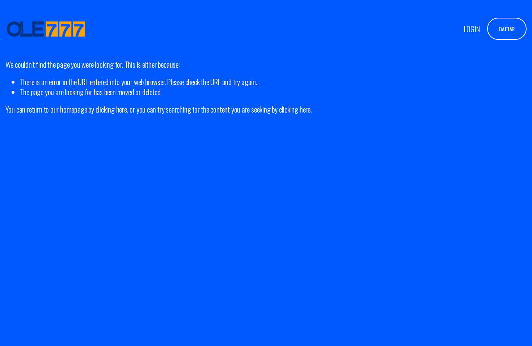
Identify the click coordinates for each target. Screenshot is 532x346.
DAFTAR (507, 29)
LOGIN (472, 28)
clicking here (111, 109)
